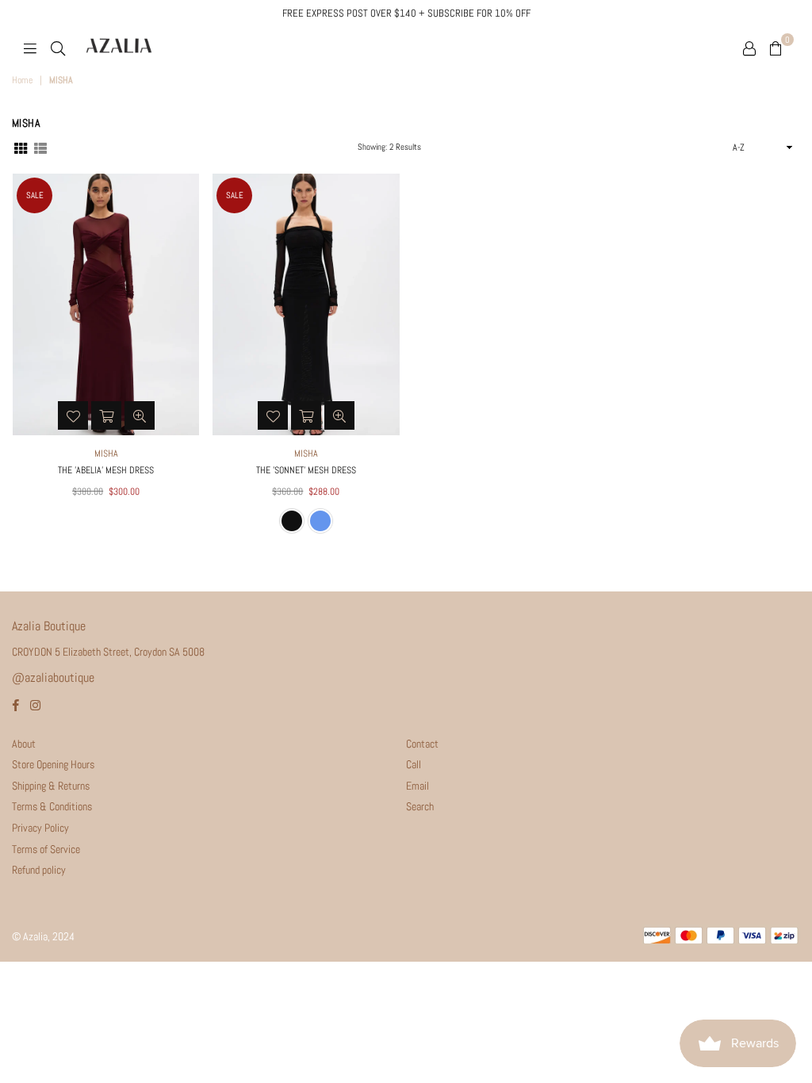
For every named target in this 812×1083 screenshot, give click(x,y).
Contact (422, 744)
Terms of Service (46, 849)
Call (413, 764)
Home (22, 80)
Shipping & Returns (51, 786)
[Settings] (749, 47)
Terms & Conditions (52, 806)
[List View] (40, 147)
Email (417, 786)
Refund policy (39, 870)
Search (420, 806)
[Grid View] (20, 147)
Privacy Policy (40, 828)
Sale (35, 195)
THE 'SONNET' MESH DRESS (306, 470)
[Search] (58, 47)
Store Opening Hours (53, 764)
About (24, 744)
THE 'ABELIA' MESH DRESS (106, 470)
